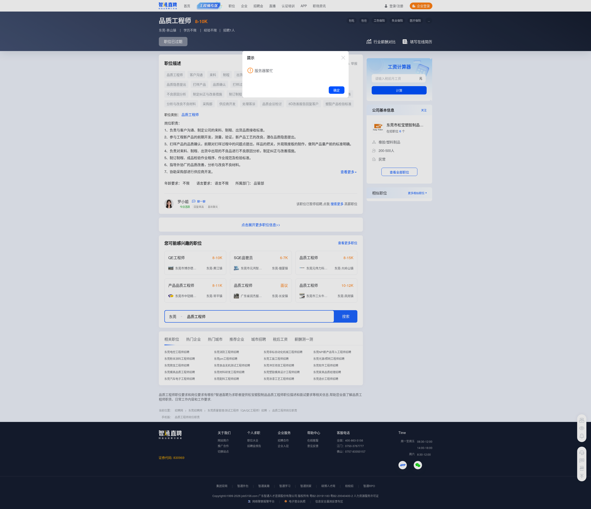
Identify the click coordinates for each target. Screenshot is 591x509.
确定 (336, 90)
